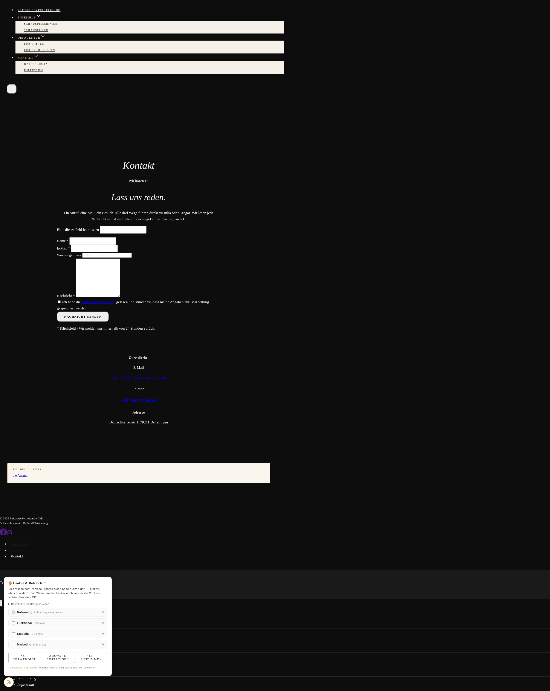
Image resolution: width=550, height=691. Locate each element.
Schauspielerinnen (41, 23)
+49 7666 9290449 (138, 400)
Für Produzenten (39, 50)
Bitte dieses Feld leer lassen (78, 230)
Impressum (33, 70)
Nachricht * (66, 296)
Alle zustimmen (91, 657)
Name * (63, 241)
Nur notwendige (24, 657)
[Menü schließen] (1, 603)
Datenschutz (35, 63)
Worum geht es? (69, 255)
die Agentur (21, 475)
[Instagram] (9, 534)
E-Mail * (63, 248)
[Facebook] (3, 534)
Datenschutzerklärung (98, 302)
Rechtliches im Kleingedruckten (30, 604)
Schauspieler (36, 30)
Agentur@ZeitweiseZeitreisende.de (139, 377)
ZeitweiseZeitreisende (39, 10)
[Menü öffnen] (12, 89)
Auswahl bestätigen (58, 657)
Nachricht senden (83, 316)
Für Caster (34, 43)
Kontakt (17, 556)
